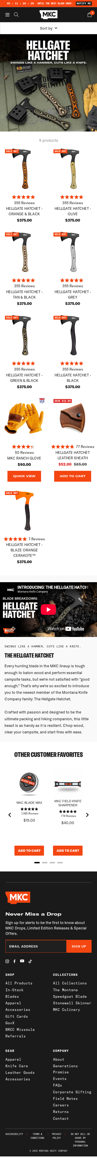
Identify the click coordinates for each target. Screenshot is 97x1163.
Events (60, 1078)
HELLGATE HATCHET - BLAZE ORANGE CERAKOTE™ (24, 550)
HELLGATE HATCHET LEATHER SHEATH (72, 455)
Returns (61, 1111)
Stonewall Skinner (72, 1003)
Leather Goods (20, 1072)
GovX (9, 1023)
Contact (61, 1118)
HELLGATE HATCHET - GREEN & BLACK (24, 378)
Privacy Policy (56, 1136)
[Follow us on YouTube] (22, 961)
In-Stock (14, 990)
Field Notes (65, 1098)
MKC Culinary (66, 1009)
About (58, 1059)
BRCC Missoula (20, 1029)
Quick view (24, 476)
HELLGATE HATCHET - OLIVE (73, 211)
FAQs (57, 1085)
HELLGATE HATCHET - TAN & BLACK (24, 294)
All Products (18, 983)
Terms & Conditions (37, 1136)
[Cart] (90, 14)
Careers (61, 1105)
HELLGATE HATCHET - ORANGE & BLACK (24, 211)
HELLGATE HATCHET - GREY (73, 294)
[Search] (16, 14)
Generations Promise (65, 1069)
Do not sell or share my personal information (80, 1140)
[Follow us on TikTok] (30, 961)
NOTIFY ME (84, 3)
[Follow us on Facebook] (15, 961)
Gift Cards (16, 1016)
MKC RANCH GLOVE (24, 458)
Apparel (13, 1003)
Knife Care (16, 1066)
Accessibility (14, 1134)
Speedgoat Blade (70, 996)
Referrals (15, 1036)
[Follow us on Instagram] (7, 961)
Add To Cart (72, 476)
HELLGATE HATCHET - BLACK (73, 378)
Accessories (17, 1009)
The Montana (65, 990)
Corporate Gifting (72, 1092)
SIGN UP (79, 946)
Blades (12, 996)
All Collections (70, 983)
